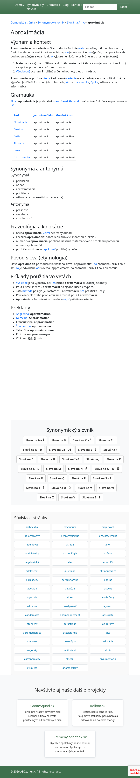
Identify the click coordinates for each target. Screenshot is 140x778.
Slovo (14, 101)
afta (108, 632)
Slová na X (47, 497)
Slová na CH (107, 440)
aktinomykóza (108, 571)
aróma (108, 553)
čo (95, 264)
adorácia (108, 641)
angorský (32, 650)
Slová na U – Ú (61, 488)
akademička (32, 615)
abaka (70, 597)
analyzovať (70, 606)
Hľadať (123, 7)
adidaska (32, 606)
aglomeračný (32, 535)
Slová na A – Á (76, 22)
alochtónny (107, 597)
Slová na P (36, 478)
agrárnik (32, 597)
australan (70, 571)
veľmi (46, 233)
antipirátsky (32, 553)
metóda (27, 291)
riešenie (71, 78)
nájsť (66, 299)
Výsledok (22, 283)
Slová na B (59, 440)
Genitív (18, 129)
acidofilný (108, 623)
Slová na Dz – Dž (60, 450)
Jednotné (39, 115)
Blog (66, 5)
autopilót (108, 562)
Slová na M (53, 469)
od (38, 268)
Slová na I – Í (70, 459)
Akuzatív (19, 143)
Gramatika (53, 5)
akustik (70, 659)
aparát (108, 579)
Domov (19, 5)
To (17, 268)
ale (67, 52)
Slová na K (114, 459)
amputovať (108, 527)
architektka (32, 527)
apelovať (32, 641)
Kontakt (76, 5)
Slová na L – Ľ (30, 469)
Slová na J (93, 459)
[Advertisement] (70, 379)
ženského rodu (71, 101)
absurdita (108, 615)
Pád (16, 115)
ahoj (107, 544)
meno (56, 101)
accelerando (70, 632)
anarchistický (70, 667)
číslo (49, 115)
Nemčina (21, 318)
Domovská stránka (23, 22)
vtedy (46, 78)
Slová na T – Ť (35, 488)
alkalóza (70, 588)
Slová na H (48, 459)
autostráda (70, 623)
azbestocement (108, 535)
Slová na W (106, 488)
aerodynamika (70, 579)
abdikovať (32, 544)
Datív (17, 136)
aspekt (108, 588)
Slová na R (79, 478)
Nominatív (20, 122)
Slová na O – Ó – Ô (107, 469)
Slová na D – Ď (32, 450)
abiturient (70, 650)
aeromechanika (32, 632)
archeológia (70, 553)
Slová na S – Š (102, 478)
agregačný (32, 579)
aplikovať (49, 249)
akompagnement (70, 615)
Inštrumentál (22, 157)
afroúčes (32, 667)
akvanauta (70, 527)
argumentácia (108, 659)
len (54, 283)
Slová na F (110, 450)
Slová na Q (57, 478)
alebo (81, 48)
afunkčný (32, 623)
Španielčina (23, 326)
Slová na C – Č (82, 440)
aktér (108, 650)
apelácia (32, 588)
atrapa (70, 544)
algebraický (32, 562)
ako (67, 82)
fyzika (94, 82)
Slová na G (26, 459)
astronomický (32, 659)
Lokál (17, 150)
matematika (81, 82)
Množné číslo (64, 115)
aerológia (70, 641)
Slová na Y (68, 497)
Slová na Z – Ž (91, 497)
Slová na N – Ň (78, 469)
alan (70, 562)
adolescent (32, 571)
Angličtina (22, 314)
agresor (108, 606)
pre (82, 291)
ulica (13, 105)
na (89, 52)
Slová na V (85, 488)
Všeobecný (23, 71)
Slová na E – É (87, 450)
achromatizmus (70, 535)
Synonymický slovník (35, 7)
